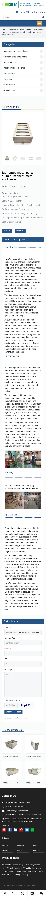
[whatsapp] (32, 829)
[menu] (39, 23)
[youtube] (4, 829)
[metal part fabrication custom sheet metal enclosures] (11, 744)
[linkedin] (15, 829)
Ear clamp (7, 79)
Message (9, 670)
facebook (21, 846)
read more (6, 825)
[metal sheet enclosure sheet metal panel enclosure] (34, 744)
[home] (4, 892)
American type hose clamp (15, 51)
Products (12, 30)
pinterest (5, 850)
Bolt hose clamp (10, 62)
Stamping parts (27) (20, 875)
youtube (5, 846)
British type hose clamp (14, 68)
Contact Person (12, 638)
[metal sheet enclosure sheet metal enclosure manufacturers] (34, 770)
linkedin (35, 846)
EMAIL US (20, 231)
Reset (18, 712)
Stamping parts (25, 30)
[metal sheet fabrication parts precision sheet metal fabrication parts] (11, 770)
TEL (6, 659)
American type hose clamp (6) (13, 865)
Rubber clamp (9, 73)
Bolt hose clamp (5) (17, 868)
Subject (7, 627)
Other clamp (9, 84)
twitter (19, 850)
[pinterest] (21, 829)
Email (7, 648)
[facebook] (10, 829)
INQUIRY (7, 231)
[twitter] (27, 829)
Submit (9, 712)
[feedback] (41, 892)
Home (4, 30)
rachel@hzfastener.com (19, 811)
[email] (32, 892)
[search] (43, 17)
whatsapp (36, 850)
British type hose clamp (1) (27, 871)
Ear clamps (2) (10, 871)
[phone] (13, 892)
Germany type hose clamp (15, 57)
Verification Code (13, 700)
